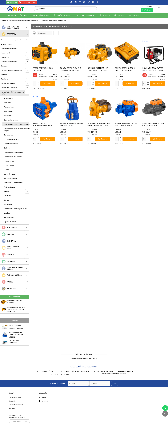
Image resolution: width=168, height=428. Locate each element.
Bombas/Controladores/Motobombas (54, 20)
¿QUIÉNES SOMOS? (63, 15)
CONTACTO (136, 15)
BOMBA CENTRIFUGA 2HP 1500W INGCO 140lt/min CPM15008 (16, 309)
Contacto (12, 408)
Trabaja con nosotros (16, 404)
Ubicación (12, 401)
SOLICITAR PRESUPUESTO (86, 15)
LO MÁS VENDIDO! (42, 15)
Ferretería (4, 20)
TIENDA (26, 15)
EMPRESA (120, 15)
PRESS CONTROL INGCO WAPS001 (15, 301)
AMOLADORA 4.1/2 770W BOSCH (15, 342)
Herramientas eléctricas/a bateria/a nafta (24, 20)
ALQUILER (106, 15)
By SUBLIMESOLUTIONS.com (19, 421)
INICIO (13, 15)
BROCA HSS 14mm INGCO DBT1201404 (16, 327)
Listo (114, 383)
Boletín (44, 397)
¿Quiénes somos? (15, 397)
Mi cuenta (44, 401)
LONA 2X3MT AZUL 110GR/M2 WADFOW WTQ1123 (16, 334)
